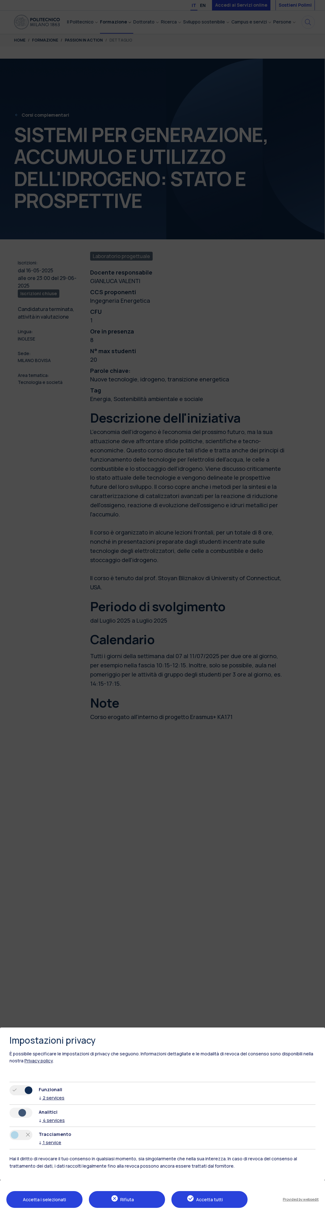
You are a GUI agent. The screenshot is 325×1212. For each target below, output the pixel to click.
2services (51, 1098)
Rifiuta (127, 1199)
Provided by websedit (301, 1199)
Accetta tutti (209, 1199)
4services (52, 1120)
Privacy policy (38, 1061)
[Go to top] (316, 1205)
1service (50, 1142)
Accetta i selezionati (44, 1199)
